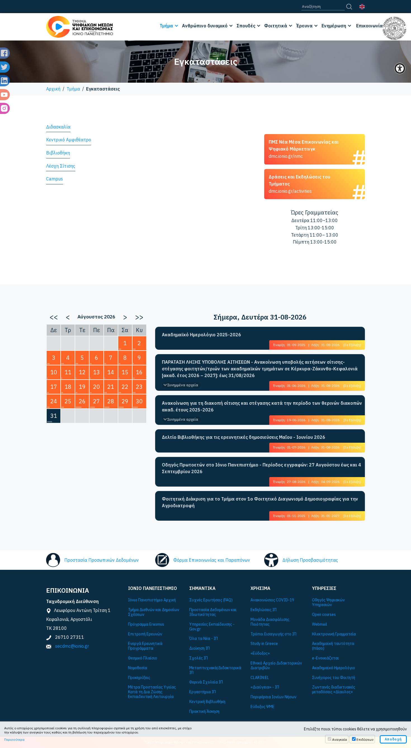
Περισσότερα (14, 739)
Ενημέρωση (334, 25)
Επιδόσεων (365, 739)
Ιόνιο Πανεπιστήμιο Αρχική (152, 600)
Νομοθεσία (137, 668)
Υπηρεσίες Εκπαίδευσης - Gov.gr (212, 627)
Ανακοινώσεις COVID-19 (272, 600)
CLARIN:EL (260, 677)
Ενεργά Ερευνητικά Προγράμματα (145, 646)
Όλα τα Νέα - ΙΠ (203, 638)
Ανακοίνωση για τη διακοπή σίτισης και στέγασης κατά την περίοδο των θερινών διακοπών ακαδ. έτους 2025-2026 (262, 406)
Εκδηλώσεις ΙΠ (264, 610)
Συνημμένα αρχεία (182, 385)
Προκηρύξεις (139, 677)
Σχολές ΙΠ (198, 658)
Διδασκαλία (58, 127)
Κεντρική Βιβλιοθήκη (207, 701)
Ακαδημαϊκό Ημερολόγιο (333, 668)
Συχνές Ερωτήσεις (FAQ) (211, 600)
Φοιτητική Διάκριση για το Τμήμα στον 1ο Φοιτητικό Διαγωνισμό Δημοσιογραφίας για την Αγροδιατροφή (260, 502)
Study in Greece (264, 643)
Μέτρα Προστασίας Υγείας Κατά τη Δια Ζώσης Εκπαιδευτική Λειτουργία (152, 692)
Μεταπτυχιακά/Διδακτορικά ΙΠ (215, 670)
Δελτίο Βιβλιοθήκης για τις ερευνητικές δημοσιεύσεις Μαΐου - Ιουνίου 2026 (243, 437)
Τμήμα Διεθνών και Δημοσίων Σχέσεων (153, 612)
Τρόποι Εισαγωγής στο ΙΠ (273, 634)
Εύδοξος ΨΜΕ (263, 706)
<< (53, 316)
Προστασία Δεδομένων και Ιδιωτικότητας (213, 612)
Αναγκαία (339, 739)
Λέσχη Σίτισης (60, 166)
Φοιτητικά (275, 25)
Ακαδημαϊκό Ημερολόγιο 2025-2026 (201, 334)
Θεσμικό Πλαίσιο (142, 658)
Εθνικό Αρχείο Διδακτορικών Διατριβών (276, 665)
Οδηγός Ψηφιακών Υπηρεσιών (328, 602)
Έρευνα (304, 25)
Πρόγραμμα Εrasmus (146, 624)
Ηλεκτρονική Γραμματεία (334, 634)
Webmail (319, 624)
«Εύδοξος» (260, 653)
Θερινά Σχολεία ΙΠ (206, 682)
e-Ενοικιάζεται (325, 658)
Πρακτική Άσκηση (204, 711)
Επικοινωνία (369, 25)
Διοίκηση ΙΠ (199, 648)
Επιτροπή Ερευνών (145, 634)
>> (139, 316)
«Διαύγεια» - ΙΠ (265, 687)
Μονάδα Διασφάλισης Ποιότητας (270, 622)
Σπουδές (246, 25)
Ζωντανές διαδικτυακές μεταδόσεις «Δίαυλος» (333, 689)
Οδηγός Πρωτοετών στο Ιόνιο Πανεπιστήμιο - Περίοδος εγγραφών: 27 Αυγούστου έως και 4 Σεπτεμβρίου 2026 (261, 468)
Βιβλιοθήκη (58, 153)
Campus (54, 179)
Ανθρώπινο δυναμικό (205, 25)
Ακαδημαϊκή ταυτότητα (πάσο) (333, 646)
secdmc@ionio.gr (72, 646)
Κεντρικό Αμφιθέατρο (68, 139)
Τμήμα (166, 25)
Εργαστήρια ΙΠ (202, 692)
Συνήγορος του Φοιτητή (333, 677)
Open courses (324, 614)
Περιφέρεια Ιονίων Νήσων (273, 697)
